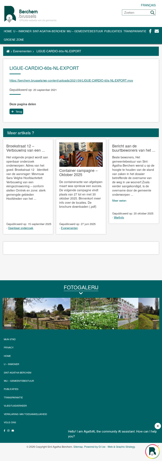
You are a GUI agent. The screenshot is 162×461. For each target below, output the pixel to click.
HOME (7, 355)
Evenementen (22, 51)
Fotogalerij (81, 287)
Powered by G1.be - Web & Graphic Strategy (109, 446)
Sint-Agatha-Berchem (49, 31)
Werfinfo (119, 217)
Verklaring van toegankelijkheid (25, 414)
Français (148, 5)
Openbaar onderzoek (20, 228)
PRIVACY (9, 347)
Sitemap (78, 446)
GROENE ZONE (14, 40)
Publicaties (113, 31)
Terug (18, 111)
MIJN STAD (10, 339)
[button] (152, 12)
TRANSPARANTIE (134, 31)
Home (8, 31)
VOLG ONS (10, 422)
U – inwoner (22, 31)
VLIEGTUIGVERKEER (15, 405)
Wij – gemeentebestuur (85, 31)
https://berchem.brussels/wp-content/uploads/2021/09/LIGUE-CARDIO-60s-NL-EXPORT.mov (71, 80)
